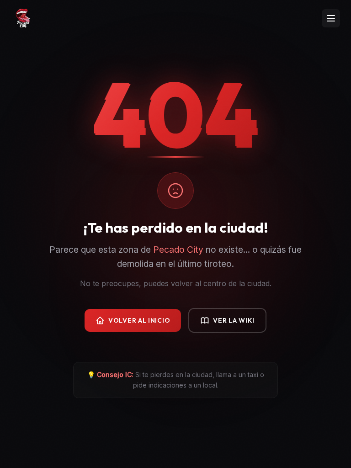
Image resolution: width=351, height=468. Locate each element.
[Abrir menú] (331, 18)
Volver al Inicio (139, 320)
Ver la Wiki (234, 320)
